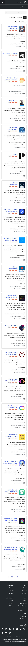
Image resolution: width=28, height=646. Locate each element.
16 (12, 577)
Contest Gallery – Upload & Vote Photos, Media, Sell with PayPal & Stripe (10, 296)
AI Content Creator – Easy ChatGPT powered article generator (11, 353)
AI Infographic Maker (10, 326)
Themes (11, 588)
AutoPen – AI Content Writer (12, 128)
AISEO (15, 154)
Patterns (11, 593)
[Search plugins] (6, 12)
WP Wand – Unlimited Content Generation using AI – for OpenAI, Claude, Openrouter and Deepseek (10, 210)
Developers (23, 603)
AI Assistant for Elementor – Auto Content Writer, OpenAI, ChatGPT (11, 435)
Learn (25, 598)
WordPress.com (21, 611)
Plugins (11, 590)
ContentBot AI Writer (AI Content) (11, 380)
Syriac (21, 625)
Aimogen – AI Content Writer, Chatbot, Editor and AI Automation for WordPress (10, 462)
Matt (24, 613)
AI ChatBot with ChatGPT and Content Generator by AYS (10, 491)
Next (8, 576)
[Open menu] (2, 2)
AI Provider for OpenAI (10, 53)
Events (11, 600)
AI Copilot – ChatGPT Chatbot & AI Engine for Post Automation (10, 239)
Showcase (10, 585)
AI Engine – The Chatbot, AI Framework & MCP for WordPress (10, 27)
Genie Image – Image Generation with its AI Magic (10, 519)
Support (24, 600)
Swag (11, 606)
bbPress (23, 616)
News (25, 588)
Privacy (24, 593)
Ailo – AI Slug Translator (12, 183)
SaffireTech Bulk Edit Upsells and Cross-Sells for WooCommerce (10, 548)
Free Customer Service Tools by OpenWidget (12, 407)
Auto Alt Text (13, 101)
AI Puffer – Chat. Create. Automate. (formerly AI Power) (11, 79)
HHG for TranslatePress (12, 267)
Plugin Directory (23, 6)
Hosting (24, 590)
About (25, 585)
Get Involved (9, 598)
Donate (10, 603)
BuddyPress (22, 619)
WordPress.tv (22, 606)
